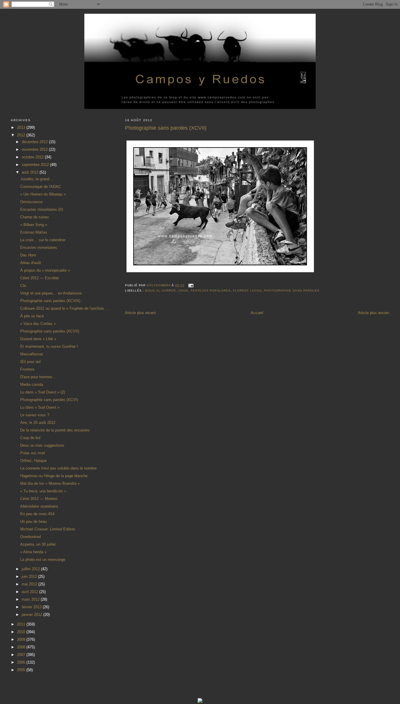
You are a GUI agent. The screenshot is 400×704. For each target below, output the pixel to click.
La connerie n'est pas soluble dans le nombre (58, 468)
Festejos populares (211, 290)
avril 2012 (30, 592)
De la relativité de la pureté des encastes (55, 430)
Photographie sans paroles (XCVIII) (50, 301)
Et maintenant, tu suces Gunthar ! (49, 346)
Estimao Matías (33, 232)
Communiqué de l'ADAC (40, 186)
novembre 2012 (35, 149)
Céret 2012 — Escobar (39, 278)
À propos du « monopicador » (45, 270)
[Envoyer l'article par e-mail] (191, 285)
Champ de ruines (34, 217)
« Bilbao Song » (33, 224)
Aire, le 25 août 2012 (37, 422)
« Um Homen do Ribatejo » (43, 194)
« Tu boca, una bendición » (43, 491)
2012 (21, 135)
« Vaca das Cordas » (38, 323)
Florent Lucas (247, 290)
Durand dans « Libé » (38, 339)
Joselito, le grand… (36, 179)
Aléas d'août (30, 263)
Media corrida (31, 384)
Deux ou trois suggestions (42, 445)
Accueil (257, 313)
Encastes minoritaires (38, 247)
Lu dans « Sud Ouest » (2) (42, 392)
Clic (23, 285)
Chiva (183, 290)
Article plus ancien (373, 313)
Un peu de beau (33, 521)
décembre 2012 (35, 142)
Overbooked (30, 537)
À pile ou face (32, 316)
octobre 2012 (33, 157)
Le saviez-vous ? (34, 415)
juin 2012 (30, 576)
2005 (21, 670)
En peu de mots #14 (37, 514)
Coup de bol (30, 438)
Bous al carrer (160, 290)
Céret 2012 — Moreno (38, 498)
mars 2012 (31, 599)
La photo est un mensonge (42, 559)
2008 (21, 647)
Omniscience (31, 202)
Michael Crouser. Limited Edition (47, 529)
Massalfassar (31, 354)
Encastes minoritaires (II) (41, 209)
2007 (21, 654)
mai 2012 (30, 584)
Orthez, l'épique (33, 460)
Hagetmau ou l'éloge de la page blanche (54, 476)
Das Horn (28, 255)
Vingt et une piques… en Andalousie (51, 293)
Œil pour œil (30, 361)
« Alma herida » (33, 552)
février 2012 (32, 607)
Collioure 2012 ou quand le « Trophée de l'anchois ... (64, 308)
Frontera (27, 369)
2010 (21, 632)
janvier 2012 (32, 614)
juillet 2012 (31, 569)
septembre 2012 (36, 164)
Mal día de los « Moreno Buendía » (50, 483)
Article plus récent (140, 313)
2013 (21, 127)
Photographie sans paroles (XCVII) (49, 331)
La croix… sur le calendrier (43, 240)
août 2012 (31, 172)
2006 (21, 662)
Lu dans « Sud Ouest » (39, 407)
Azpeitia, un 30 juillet (38, 544)
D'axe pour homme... (37, 377)
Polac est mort (32, 453)
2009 (21, 639)
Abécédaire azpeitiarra (39, 506)
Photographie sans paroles (291, 290)
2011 (21, 624)
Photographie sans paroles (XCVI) (49, 400)
